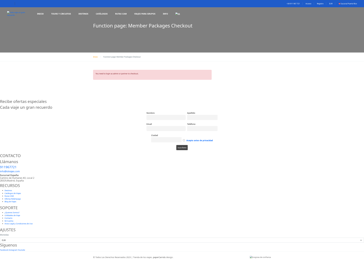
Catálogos (102, 13)
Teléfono (191, 124)
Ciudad (154, 135)
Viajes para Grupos (144, 13)
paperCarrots (159, 257)
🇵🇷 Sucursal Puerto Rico (347, 3)
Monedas (4, 234)
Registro (320, 3)
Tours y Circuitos (61, 13)
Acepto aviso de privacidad (199, 140)
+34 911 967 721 (293, 3)
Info (165, 13)
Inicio (40, 13)
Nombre (150, 113)
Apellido (191, 113)
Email (149, 124)
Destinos (83, 13)
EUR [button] (330, 3)
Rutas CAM (121, 13)
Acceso (308, 3)
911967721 (8, 167)
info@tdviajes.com (10, 171)
